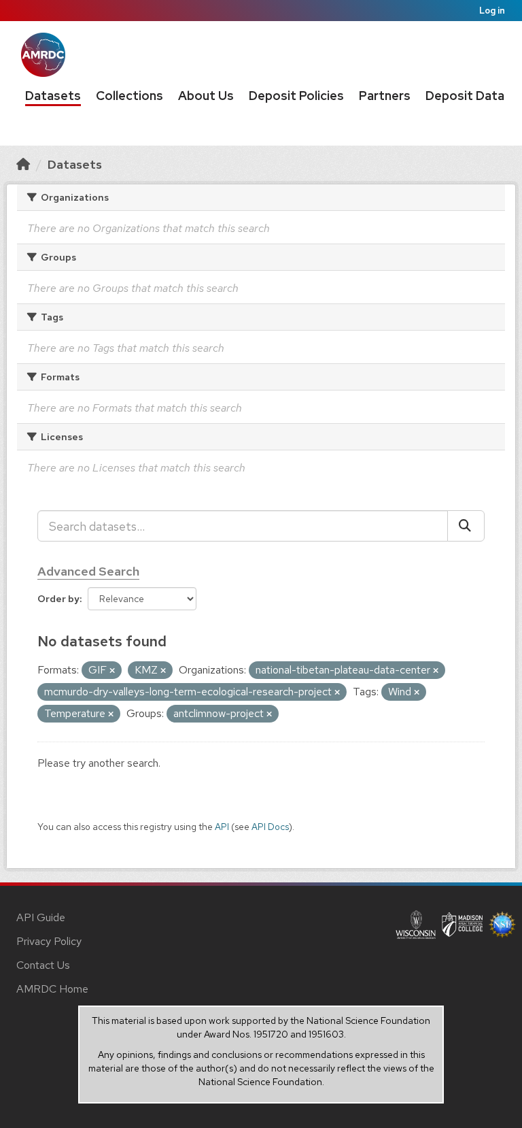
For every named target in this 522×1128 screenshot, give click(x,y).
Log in (492, 10)
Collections (129, 95)
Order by (58, 599)
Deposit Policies (296, 95)
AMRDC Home (52, 989)
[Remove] (112, 671)
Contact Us (43, 965)
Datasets (53, 95)
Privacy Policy (49, 941)
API (222, 826)
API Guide (40, 917)
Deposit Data (464, 95)
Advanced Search (88, 571)
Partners (385, 95)
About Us (206, 95)
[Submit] (466, 526)
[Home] (23, 164)
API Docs (270, 826)
